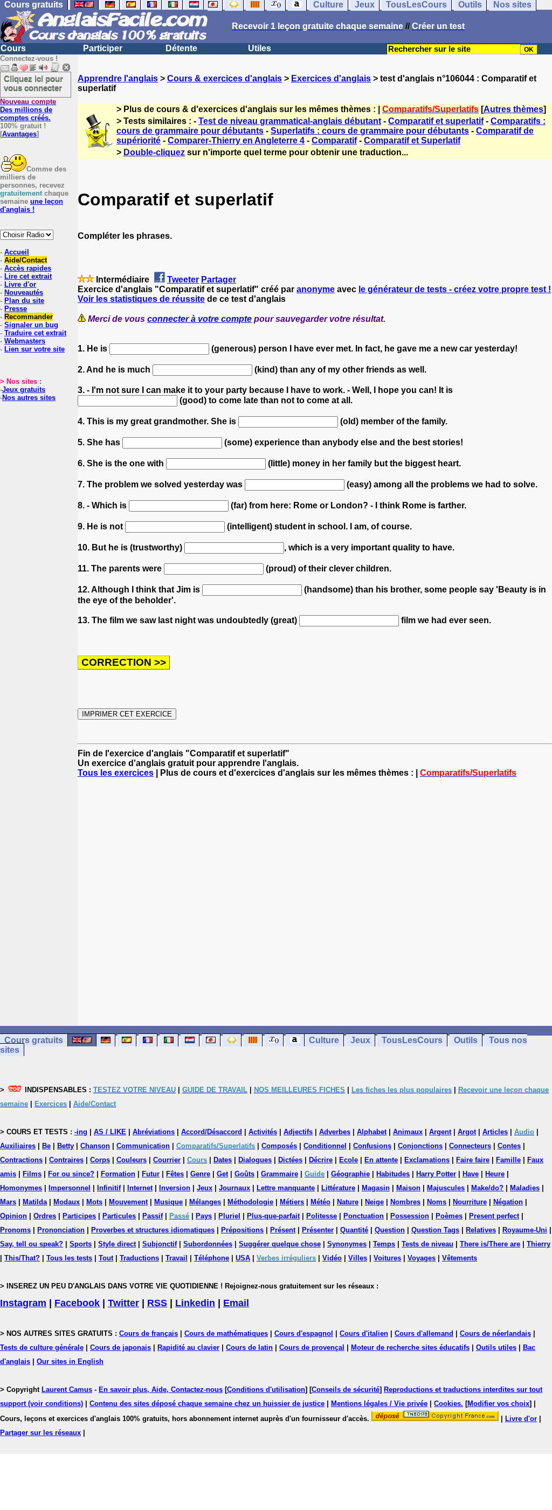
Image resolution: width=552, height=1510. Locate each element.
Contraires (66, 1160)
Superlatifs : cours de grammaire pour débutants (370, 130)
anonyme (315, 289)
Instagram (23, 1303)
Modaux (66, 1202)
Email (236, 1303)
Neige (374, 1202)
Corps (100, 1160)
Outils (466, 1040)
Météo (320, 1202)
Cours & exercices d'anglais (224, 78)
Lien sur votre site (34, 349)
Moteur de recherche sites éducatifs (410, 1347)
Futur (151, 1174)
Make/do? (487, 1188)
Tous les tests (69, 1258)
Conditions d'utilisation (266, 1389)
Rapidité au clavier (188, 1347)
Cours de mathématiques (226, 1333)
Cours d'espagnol (303, 1333)
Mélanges (205, 1202)
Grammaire (279, 1174)
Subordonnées (207, 1244)
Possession (409, 1216)
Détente (181, 48)
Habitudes (393, 1174)
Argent (440, 1132)
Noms (436, 1202)
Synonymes (347, 1244)
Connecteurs (470, 1146)
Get (222, 1174)
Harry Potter (436, 1174)
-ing (80, 1132)
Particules (119, 1216)
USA (243, 1258)
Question (390, 1230)
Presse (15, 309)
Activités (263, 1132)
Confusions (372, 1146)
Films (32, 1174)
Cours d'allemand (424, 1333)
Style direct (117, 1244)
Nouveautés (23, 292)
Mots (94, 1202)
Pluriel (229, 1216)
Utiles (259, 48)
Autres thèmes (513, 109)
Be (46, 1146)
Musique (168, 1202)
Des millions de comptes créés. (28, 110)
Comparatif (334, 140)
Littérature (338, 1188)
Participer (102, 48)
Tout (106, 1258)
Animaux (408, 1132)
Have (471, 1174)
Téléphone (211, 1258)
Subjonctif (159, 1244)
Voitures (387, 1258)
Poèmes (449, 1216)
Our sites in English (70, 1361)
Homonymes (21, 1188)
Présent (282, 1230)
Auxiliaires (18, 1146)
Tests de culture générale (42, 1347)
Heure (495, 1174)
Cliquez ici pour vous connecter (33, 83)
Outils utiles (496, 1347)
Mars (8, 1202)
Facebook (77, 1303)
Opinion (13, 1216)
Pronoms (15, 1230)
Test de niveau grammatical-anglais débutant (289, 121)
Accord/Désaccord (211, 1132)
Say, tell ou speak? (31, 1244)
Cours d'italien (364, 1333)
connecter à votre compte (199, 318)
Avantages (19, 134)
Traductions (139, 1258)
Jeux (360, 1040)
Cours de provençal (311, 1347)
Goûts (244, 1174)
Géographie (350, 1174)
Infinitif (109, 1188)
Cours (13, 48)
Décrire (321, 1160)
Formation (118, 1174)
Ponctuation (363, 1216)
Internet (140, 1188)
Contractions (21, 1160)
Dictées (290, 1160)
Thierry (538, 1244)
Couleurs (131, 1160)
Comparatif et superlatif (436, 121)
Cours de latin (249, 1347)
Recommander (28, 317)
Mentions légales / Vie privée (379, 1403)
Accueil (16, 252)
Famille (508, 1160)
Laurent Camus (67, 1389)
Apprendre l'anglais (118, 78)
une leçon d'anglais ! (31, 205)
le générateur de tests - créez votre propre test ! (454, 289)
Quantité (354, 1230)
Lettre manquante (286, 1188)
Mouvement (128, 1202)
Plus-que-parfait (273, 1216)
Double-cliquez (154, 152)
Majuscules (446, 1188)
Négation (508, 1202)
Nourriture (470, 1202)
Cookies (447, 1403)
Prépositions (242, 1230)
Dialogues (255, 1160)
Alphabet (372, 1132)
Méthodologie (250, 1202)
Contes (509, 1146)
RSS (157, 1303)
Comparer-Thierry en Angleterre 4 (236, 140)
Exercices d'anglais (331, 78)
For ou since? (71, 1174)
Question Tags (435, 1230)
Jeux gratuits (23, 389)
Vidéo (332, 1258)
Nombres (405, 1202)
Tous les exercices (116, 772)
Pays (204, 1216)
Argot (467, 1132)
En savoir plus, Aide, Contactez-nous (161, 1389)
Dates (222, 1160)
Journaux (234, 1188)
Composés (279, 1146)
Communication (143, 1146)
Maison (408, 1188)
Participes (79, 1216)
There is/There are (490, 1244)
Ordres (44, 1216)
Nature (347, 1202)
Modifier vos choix (498, 1403)
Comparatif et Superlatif (412, 140)
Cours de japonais (120, 1347)
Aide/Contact (25, 260)
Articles (495, 1132)
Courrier (167, 1160)
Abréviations (154, 1132)
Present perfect (494, 1216)
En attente (381, 1160)
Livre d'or (20, 284)
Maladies (525, 1188)
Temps (384, 1244)
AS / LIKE (110, 1132)
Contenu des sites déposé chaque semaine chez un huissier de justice (207, 1403)
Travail (176, 1258)
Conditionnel (325, 1146)
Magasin (376, 1188)
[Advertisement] (315, 901)
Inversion (174, 1188)
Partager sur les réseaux (40, 1433)
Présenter (318, 1230)
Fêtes (175, 1174)
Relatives (481, 1230)
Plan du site (24, 301)
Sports (81, 1244)
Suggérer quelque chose (280, 1244)
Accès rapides (27, 268)
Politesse (321, 1216)
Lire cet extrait (28, 276)
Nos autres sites (29, 398)
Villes (357, 1258)
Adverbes (334, 1132)
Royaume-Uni (524, 1230)
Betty (65, 1146)
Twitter (123, 1303)
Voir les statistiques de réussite (141, 299)
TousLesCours (412, 1040)
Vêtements (459, 1258)
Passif (152, 1216)
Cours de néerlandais (495, 1333)
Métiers (292, 1202)
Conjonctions (420, 1146)
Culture (324, 1040)
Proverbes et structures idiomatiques (153, 1230)
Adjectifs (298, 1132)
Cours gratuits (33, 1040)
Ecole (348, 1160)
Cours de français (148, 1333)
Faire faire (472, 1160)
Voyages (422, 1258)
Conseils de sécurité (346, 1389)
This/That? (22, 1258)
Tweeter (183, 279)
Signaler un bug (31, 325)
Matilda (35, 1202)
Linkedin (195, 1303)
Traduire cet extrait (35, 333)
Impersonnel (70, 1188)
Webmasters (24, 341)
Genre (200, 1174)
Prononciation (61, 1230)
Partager (218, 279)
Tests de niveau (427, 1244)
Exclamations (427, 1160)
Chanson (95, 1146)
